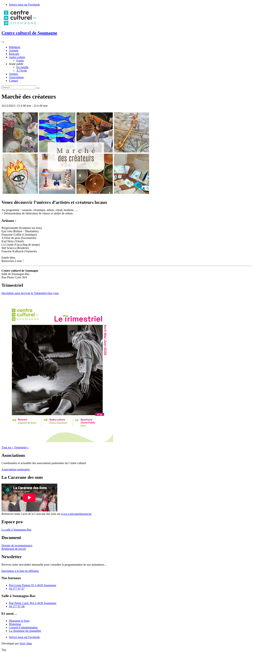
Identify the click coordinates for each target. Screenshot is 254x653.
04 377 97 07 (17, 588)
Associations (16, 77)
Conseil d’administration (23, 627)
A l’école (21, 70)
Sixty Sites (26, 643)
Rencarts (14, 53)
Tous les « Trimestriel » (15, 447)
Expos (20, 60)
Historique (15, 624)
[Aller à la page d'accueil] (20, 25)
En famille (22, 67)
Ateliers (13, 73)
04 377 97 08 (17, 606)
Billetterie (14, 47)
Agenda (13, 50)
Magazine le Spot (19, 620)
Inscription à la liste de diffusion (20, 570)
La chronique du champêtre (25, 630)
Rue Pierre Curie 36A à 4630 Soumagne (32, 603)
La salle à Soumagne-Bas (16, 529)
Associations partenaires (15, 469)
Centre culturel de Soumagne (29, 32)
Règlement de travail (13, 548)
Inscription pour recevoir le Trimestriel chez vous (30, 293)
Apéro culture (17, 57)
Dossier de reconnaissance (16, 545)
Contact (13, 80)
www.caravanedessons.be (76, 513)
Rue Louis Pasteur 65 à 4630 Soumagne (32, 585)
